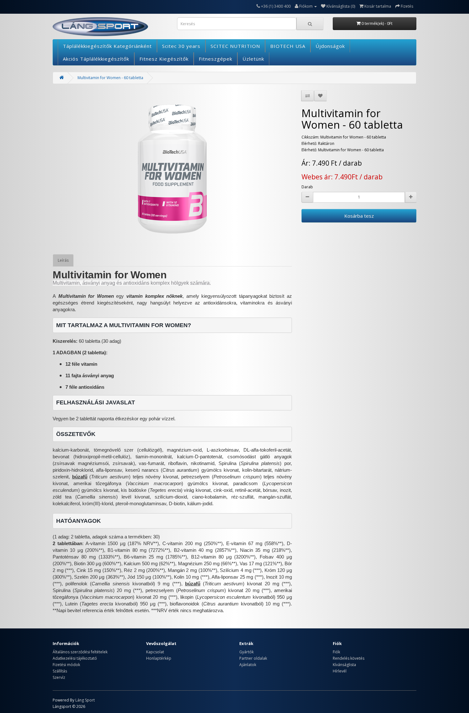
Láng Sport (85, 700)
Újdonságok (330, 46)
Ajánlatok (247, 664)
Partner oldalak (253, 658)
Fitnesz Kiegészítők (164, 59)
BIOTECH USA (287, 46)
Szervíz (59, 677)
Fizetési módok (66, 664)
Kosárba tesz (359, 216)
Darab (307, 187)
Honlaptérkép (158, 658)
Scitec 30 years (181, 46)
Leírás (63, 260)
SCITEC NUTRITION (235, 46)
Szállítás (60, 671)
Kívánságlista (344, 664)
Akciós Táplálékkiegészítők (96, 59)
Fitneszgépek (215, 59)
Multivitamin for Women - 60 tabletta (110, 77)
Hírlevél (339, 671)
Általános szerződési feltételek (80, 652)
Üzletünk (253, 59)
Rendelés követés (348, 658)
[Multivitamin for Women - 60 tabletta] (172, 169)
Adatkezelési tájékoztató (75, 658)
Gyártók (246, 652)
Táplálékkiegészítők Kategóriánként (107, 46)
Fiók (336, 652)
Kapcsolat (155, 652)
